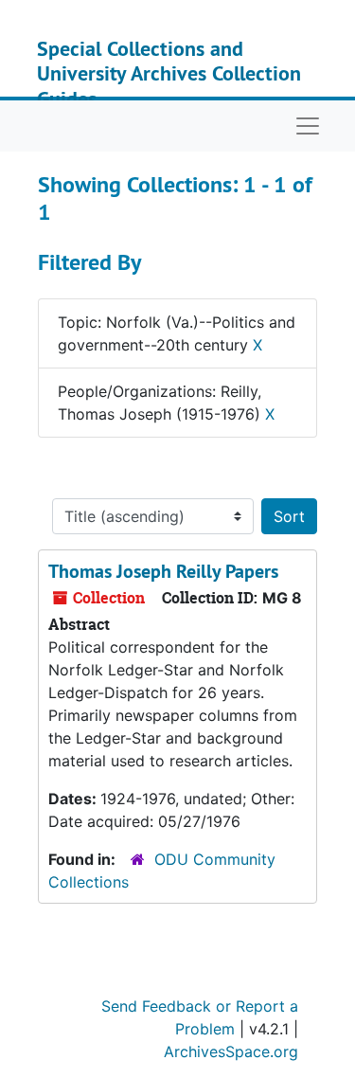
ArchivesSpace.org (231, 1051)
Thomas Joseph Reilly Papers (163, 571)
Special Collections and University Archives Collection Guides (169, 73)
